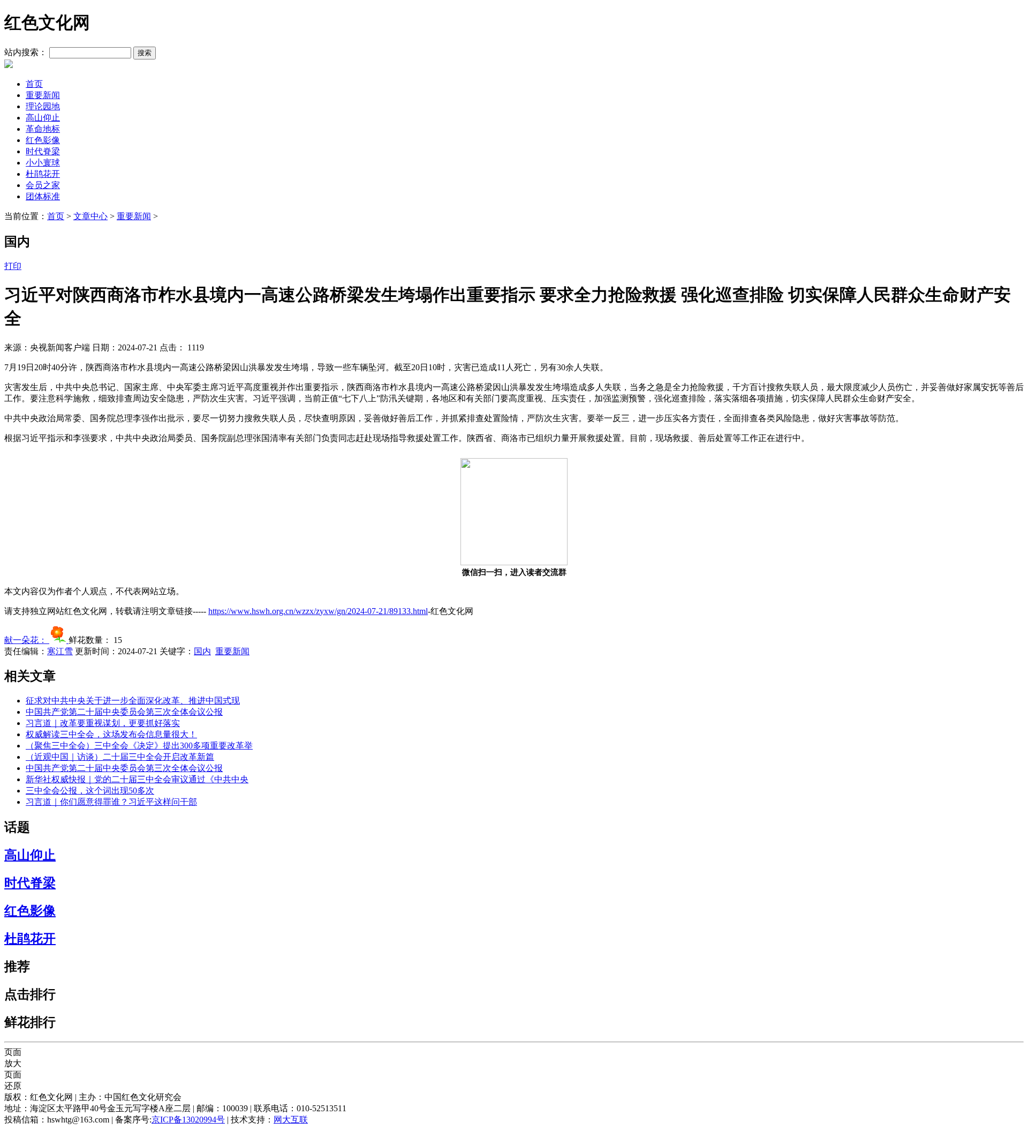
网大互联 (291, 1119)
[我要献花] (59, 640)
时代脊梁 (43, 151)
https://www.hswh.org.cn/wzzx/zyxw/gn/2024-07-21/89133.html (318, 611)
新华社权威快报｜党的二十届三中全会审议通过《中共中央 (137, 779)
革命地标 (43, 128)
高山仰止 (43, 117)
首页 (34, 83)
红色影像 (43, 140)
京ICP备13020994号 (188, 1119)
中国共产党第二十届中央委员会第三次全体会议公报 (124, 711)
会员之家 (43, 185)
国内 (202, 651)
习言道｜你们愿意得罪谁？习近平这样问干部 (111, 801)
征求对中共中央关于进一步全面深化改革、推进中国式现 (133, 700)
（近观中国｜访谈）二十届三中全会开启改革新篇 (120, 756)
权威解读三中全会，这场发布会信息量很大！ (111, 734)
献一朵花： (26, 640)
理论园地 (43, 106)
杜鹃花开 (43, 173)
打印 (12, 266)
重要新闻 (43, 95)
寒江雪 (60, 651)
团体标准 (43, 196)
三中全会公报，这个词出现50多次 (90, 790)
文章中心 (90, 216)
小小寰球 (43, 162)
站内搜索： (25, 52)
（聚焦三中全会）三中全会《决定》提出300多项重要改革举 (139, 745)
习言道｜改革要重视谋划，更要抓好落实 (103, 723)
